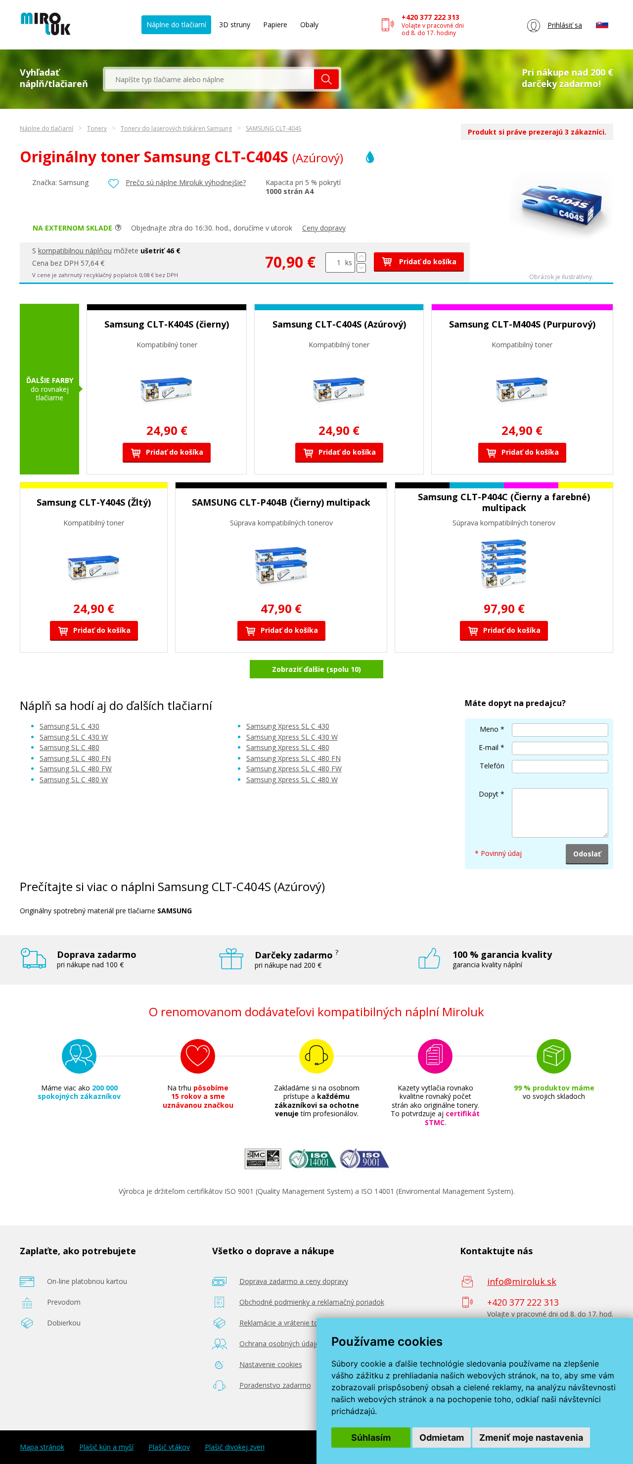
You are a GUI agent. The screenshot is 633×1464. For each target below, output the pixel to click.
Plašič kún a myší (106, 1447)
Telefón (492, 765)
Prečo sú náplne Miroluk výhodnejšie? (186, 182)
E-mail (488, 747)
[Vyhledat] (326, 79)
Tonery (97, 128)
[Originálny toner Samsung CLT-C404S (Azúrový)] (561, 236)
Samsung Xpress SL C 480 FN (293, 758)
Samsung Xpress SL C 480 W (292, 779)
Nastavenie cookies (270, 1364)
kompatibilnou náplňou (75, 250)
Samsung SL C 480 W (74, 779)
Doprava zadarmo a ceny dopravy (293, 1281)
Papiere (275, 24)
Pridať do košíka (426, 261)
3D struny (234, 24)
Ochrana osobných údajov (281, 1343)
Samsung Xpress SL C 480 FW (294, 768)
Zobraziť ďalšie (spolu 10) (316, 669)
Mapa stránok (42, 1447)
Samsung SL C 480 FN (75, 758)
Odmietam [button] (441, 1437)
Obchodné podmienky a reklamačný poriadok (311, 1302)
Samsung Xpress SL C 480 (287, 747)
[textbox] (209, 79)
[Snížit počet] (361, 268)
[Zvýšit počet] (361, 257)
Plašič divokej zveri (235, 1447)
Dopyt (488, 794)
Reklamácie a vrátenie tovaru (285, 1322)
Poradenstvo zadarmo (275, 1385)
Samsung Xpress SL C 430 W (292, 737)
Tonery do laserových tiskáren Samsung (176, 128)
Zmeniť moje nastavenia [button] (531, 1437)
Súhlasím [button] (371, 1437)
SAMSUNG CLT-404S (273, 128)
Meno (489, 729)
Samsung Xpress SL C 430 (287, 726)
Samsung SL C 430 (69, 726)
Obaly (309, 24)
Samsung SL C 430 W (74, 737)
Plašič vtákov (169, 1447)
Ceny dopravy (324, 228)
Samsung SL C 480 (69, 747)
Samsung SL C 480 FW (76, 768)
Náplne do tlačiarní (176, 24)
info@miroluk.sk (521, 1281)
